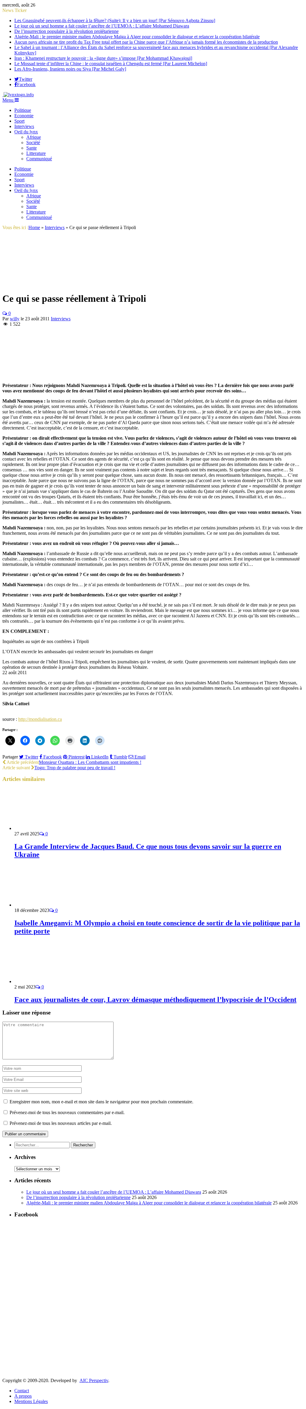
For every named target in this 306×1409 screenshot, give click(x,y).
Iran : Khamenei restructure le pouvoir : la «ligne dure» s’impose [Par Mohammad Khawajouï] (103, 58)
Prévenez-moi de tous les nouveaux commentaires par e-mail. (67, 1112)
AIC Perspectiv (93, 1380)
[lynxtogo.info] (18, 94)
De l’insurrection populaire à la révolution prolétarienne (66, 31)
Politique (22, 110)
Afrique (33, 137)
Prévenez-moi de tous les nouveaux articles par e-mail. (61, 1123)
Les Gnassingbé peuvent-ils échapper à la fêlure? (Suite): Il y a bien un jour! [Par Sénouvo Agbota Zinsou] (114, 20)
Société (33, 142)
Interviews (24, 126)
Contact (21, 1390)
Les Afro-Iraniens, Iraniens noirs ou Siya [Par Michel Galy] (70, 68)
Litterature (36, 153)
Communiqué (39, 158)
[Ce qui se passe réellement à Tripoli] (39, 284)
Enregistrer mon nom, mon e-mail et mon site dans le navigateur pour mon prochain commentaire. (101, 1101)
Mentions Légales (31, 1401)
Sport (19, 121)
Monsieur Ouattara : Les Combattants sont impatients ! (90, 762)
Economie (23, 115)
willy (14, 318)
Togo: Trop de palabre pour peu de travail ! (74, 767)
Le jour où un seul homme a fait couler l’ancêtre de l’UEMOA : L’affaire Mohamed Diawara (101, 25)
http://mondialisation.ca (40, 719)
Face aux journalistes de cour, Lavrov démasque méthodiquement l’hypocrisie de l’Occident (155, 999)
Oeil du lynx (26, 131)
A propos (23, 1396)
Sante (31, 147)
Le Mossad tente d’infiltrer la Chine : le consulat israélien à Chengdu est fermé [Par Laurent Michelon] (110, 63)
